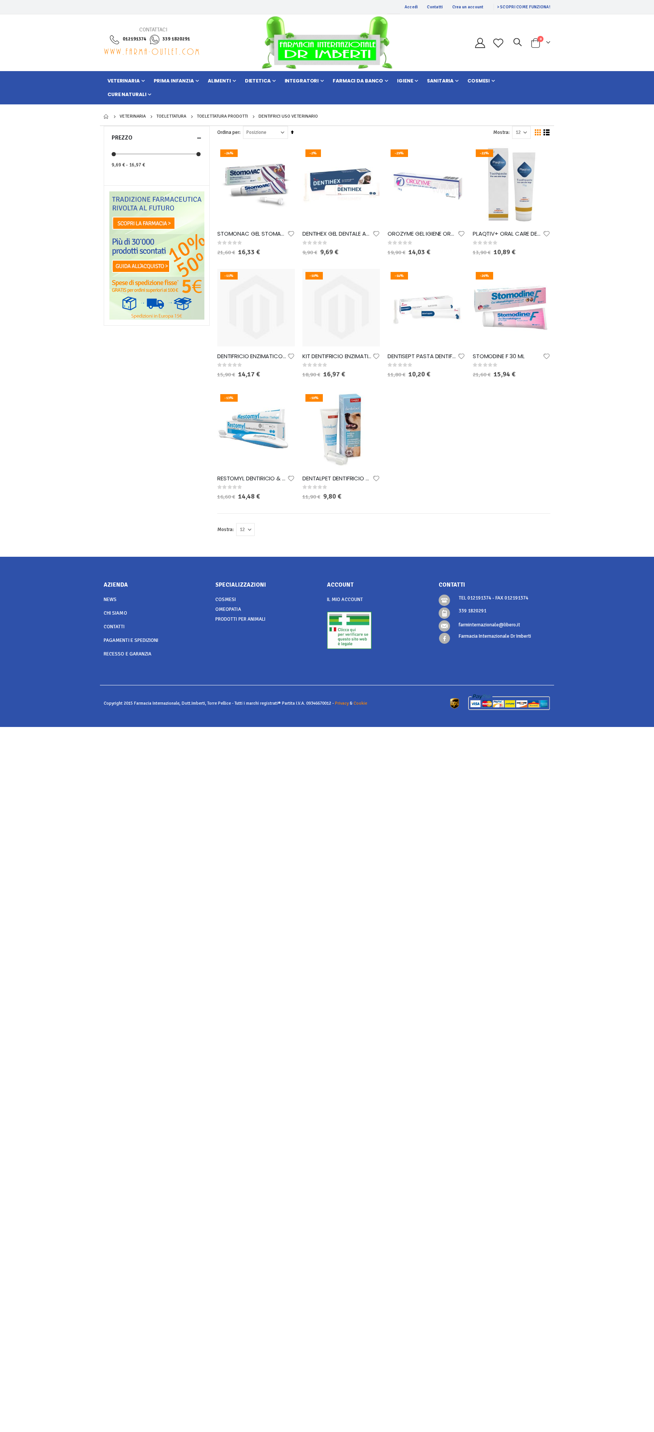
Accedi (411, 7)
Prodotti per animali (240, 619)
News (110, 599)
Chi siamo (115, 613)
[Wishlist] (498, 43)
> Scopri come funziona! (523, 7)
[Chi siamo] (156, 212)
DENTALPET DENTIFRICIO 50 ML (337, 478)
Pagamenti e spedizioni (131, 640)
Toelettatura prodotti (222, 116)
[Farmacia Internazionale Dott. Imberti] (327, 43)
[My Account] (480, 43)
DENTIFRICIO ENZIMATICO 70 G (252, 356)
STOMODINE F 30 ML (498, 356)
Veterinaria (133, 116)
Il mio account (345, 599)
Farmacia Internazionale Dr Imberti (495, 636)
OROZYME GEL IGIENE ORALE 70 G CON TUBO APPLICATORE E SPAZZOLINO (423, 234)
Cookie (360, 703)
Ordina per (228, 132)
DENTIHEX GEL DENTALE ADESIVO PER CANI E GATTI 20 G (337, 234)
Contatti (435, 7)
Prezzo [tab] (122, 137)
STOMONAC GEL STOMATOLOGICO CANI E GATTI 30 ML (252, 234)
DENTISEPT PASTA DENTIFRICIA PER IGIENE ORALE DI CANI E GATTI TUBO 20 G (423, 356)
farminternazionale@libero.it (489, 625)
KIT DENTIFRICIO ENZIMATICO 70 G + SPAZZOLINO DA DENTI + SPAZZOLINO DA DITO (337, 356)
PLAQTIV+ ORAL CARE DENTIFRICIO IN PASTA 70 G (508, 234)
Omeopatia (228, 609)
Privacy (342, 703)
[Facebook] (444, 638)
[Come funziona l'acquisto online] (156, 255)
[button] (291, 234)
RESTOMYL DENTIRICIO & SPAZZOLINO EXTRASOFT (252, 478)
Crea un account (468, 7)
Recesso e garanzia (127, 654)
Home (106, 116)
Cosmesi (225, 599)
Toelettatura (171, 116)
